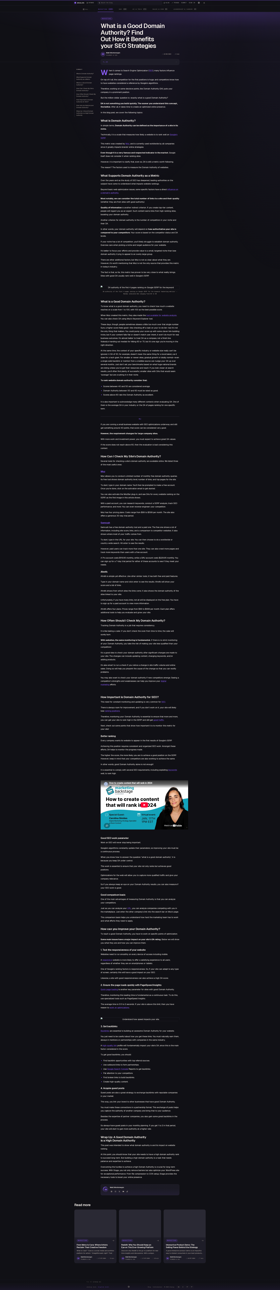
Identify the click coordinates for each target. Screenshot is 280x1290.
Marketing (106, 18)
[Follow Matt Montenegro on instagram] (115, 1191)
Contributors (157, 1287)
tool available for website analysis (161, 315)
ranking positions (112, 711)
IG (178, 1287)
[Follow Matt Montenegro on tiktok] (127, 1191)
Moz (127, 143)
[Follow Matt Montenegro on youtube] (123, 1191)
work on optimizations (119, 1007)
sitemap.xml (97, 1282)
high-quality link (109, 1045)
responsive (107, 960)
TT (191, 1287)
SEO (151, 70)
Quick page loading (109, 989)
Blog (149, 1287)
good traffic (158, 720)
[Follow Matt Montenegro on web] (111, 1191)
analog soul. (98, 1287)
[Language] (198, 2)
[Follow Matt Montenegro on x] (119, 1191)
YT (187, 1287)
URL (129, 908)
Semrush (105, 522)
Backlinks (105, 1031)
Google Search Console (117, 1069)
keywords (172, 770)
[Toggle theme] (204, 2)
